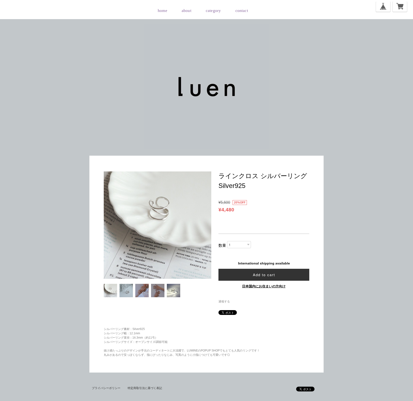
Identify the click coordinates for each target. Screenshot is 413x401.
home (162, 10)
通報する (224, 301)
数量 (222, 245)
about (186, 10)
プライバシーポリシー (106, 388)
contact (241, 10)
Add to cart (264, 274)
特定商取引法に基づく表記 (145, 388)
